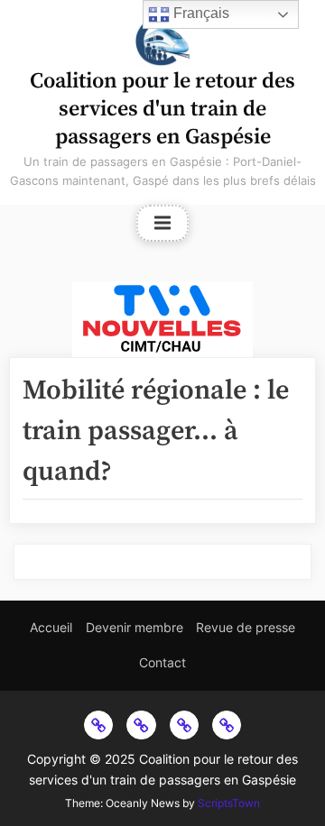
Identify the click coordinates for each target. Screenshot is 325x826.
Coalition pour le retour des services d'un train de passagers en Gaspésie (162, 109)
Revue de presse (245, 627)
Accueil (51, 627)
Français (199, 13)
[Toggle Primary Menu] (162, 224)
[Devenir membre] (140, 725)
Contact (162, 662)
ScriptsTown (229, 803)
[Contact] (226, 725)
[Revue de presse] (184, 725)
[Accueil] (98, 725)
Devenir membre (134, 627)
